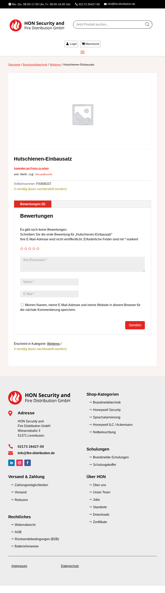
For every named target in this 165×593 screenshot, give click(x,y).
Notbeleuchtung (104, 432)
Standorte (100, 507)
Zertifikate (100, 522)
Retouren (21, 500)
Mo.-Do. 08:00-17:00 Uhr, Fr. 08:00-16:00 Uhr (41, 4)
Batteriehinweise (27, 546)
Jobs (96, 499)
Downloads (101, 514)
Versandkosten (43, 174)
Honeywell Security (107, 410)
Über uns (99, 485)
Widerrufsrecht (25, 524)
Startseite (14, 64)
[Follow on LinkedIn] (11, 463)
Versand (21, 492)
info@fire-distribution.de (121, 4)
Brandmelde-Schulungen (111, 457)
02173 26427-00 (89, 4)
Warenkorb (92, 43)
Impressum (19, 566)
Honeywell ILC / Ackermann (113, 424)
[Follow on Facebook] (27, 463)
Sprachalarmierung (106, 417)
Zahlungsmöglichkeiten (31, 485)
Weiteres (55, 64)
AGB (18, 532)
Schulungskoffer (104, 464)
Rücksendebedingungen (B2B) (37, 539)
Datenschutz (70, 566)
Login (73, 43)
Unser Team (101, 492)
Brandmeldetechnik (35, 64)
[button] (9, 584)
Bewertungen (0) (32, 204)
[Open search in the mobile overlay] (112, 24)
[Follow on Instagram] (19, 463)
